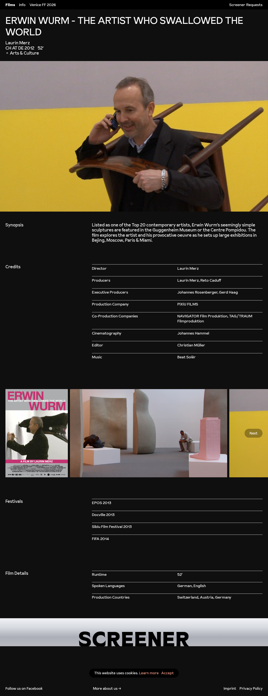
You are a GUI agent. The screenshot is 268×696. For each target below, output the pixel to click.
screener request (134, 632)
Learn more (149, 673)
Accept (167, 673)
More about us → (107, 688)
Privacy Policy (251, 688)
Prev (14, 433)
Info (22, 4)
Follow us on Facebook (24, 688)
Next (254, 433)
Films (10, 4)
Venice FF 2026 (43, 4)
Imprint (230, 688)
